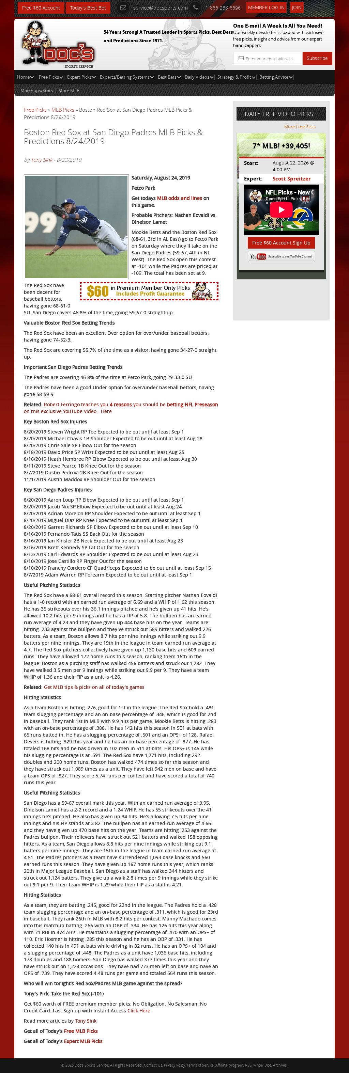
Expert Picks (79, 77)
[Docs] (58, 42)
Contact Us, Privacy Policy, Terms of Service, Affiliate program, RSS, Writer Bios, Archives (215, 1065)
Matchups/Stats (36, 91)
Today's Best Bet (88, 7)
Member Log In (266, 7)
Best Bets (167, 77)
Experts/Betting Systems (125, 77)
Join (297, 7)
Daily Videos (197, 77)
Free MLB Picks (81, 1031)
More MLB (68, 91)
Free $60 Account (41, 7)
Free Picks (49, 77)
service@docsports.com (160, 7)
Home (24, 77)
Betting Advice (273, 77)
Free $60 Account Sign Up (281, 242)
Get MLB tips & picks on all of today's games (94, 687)
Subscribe (317, 58)
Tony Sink (41, 159)
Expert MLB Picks (83, 1041)
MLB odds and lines (179, 198)
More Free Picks (300, 127)
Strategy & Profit (234, 77)
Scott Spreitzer (292, 178)
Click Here (138, 1010)
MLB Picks (62, 109)
